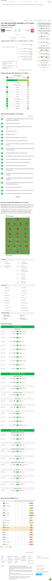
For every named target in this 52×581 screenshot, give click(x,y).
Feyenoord (6, 510)
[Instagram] (47, 566)
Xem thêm (44, 70)
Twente (13, 331)
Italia (17, 4)
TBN (11, 4)
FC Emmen (12, 484)
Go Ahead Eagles (7, 505)
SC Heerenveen (11, 458)
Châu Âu (14, 4)
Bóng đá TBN (10, 561)
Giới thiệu (29, 556)
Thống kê (21, 40)
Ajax (5, 517)
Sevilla (22, 413)
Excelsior (6, 525)
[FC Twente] (32, 32)
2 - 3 (44, 50)
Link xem (49, 20)
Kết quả (35, 20)
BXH (31, 40)
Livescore (16, 562)
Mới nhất (21, 1)
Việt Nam (7, 4)
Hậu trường (16, 561)
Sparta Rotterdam (8, 520)
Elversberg (23, 417)
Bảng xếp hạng (39, 20)
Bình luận (29, 4)
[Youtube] (50, 566)
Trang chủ (2, 556)
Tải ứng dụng (39, 556)
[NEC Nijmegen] (3, 32)
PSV (5, 508)
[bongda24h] (1, 4)
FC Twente (27, 30)
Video (43, 4)
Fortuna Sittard (48, 51)
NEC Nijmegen (8, 30)
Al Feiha (22, 421)
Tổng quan (3, 40)
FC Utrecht (6, 537)
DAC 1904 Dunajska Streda (10, 452)
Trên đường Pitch (29, 1)
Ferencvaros (12, 478)
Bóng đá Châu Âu (10, 559)
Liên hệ (38, 568)
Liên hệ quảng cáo (31, 563)
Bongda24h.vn (46, 571)
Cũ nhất (33, 116)
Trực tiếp (45, 20)
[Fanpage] (45, 566)
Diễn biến (7, 40)
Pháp (21, 4)
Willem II (12, 388)
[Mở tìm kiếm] (43, 1)
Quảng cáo (43, 568)
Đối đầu (25, 40)
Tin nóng (3, 4)
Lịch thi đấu (30, 20)
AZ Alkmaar (7, 503)
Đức (18, 4)
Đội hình (12, 40)
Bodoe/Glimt (12, 378)
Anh (9, 4)
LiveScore (25, 20)
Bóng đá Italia (10, 562)
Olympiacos (23, 394)
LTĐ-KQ (26, 4)
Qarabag (22, 438)
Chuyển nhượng (34, 4)
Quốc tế (23, 4)
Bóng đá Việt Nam (11, 556)
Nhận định (39, 4)
